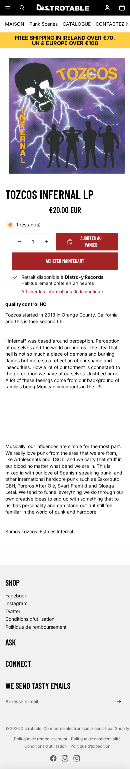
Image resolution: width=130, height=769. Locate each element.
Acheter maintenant (65, 261)
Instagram (16, 603)
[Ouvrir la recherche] (22, 7)
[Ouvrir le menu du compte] (107, 7)
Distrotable (31, 728)
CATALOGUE (77, 24)
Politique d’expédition (90, 746)
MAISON (14, 24)
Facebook (16, 595)
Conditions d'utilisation (29, 619)
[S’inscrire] (119, 702)
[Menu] (7, 7)
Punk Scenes (43, 24)
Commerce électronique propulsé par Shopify (86, 728)
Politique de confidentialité (96, 738)
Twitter (12, 611)
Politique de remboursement (36, 627)
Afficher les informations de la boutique (62, 291)
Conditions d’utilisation (45, 746)
